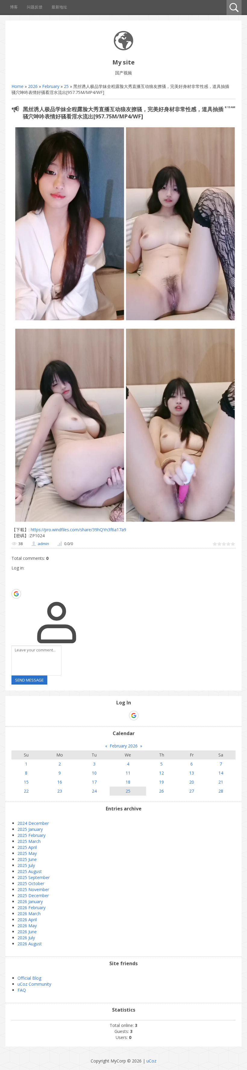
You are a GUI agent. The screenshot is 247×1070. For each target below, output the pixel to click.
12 (161, 773)
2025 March (29, 841)
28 (220, 791)
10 (94, 773)
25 (66, 86)
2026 (33, 86)
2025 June (27, 859)
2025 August (29, 871)
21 (220, 782)
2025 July (26, 865)
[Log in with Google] (16, 594)
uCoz (151, 1061)
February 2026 (124, 746)
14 (220, 773)
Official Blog (29, 978)
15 (26, 782)
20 (191, 782)
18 (128, 782)
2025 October (30, 883)
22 (26, 791)
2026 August (29, 944)
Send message (29, 680)
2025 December (33, 895)
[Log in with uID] (15, 575)
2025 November (33, 889)
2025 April (27, 847)
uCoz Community (34, 984)
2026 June (27, 931)
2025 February (31, 835)
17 (94, 782)
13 (191, 773)
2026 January (30, 901)
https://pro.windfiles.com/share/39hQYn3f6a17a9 (78, 529)
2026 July (26, 938)
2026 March (29, 913)
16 (59, 782)
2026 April (27, 919)
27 (191, 791)
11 (128, 773)
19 (161, 782)
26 (161, 791)
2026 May (27, 925)
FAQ (21, 990)
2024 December (33, 823)
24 (94, 791)
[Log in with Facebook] (15, 584)
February (50, 86)
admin (43, 543)
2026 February (31, 907)
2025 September (33, 877)
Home (17, 86)
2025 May (27, 853)
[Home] (123, 48)
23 (59, 791)
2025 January (30, 829)
